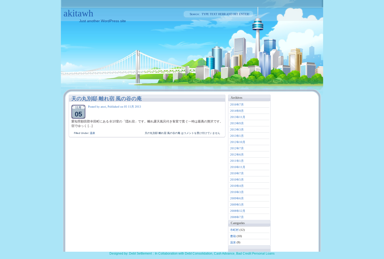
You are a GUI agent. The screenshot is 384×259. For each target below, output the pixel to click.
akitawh (78, 13)
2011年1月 (237, 160)
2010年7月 (237, 173)
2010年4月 (237, 185)
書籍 (233, 236)
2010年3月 (237, 192)
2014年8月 (237, 110)
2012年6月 (237, 154)
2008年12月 (237, 210)
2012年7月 (237, 148)
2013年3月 (237, 129)
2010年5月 (237, 179)
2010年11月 (237, 167)
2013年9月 (237, 123)
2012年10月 (237, 142)
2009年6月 (237, 198)
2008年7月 (237, 217)
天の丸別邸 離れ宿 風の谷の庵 (106, 98)
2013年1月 (237, 135)
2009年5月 (237, 204)
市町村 (234, 229)
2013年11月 (237, 117)
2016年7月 (237, 104)
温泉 (92, 133)
